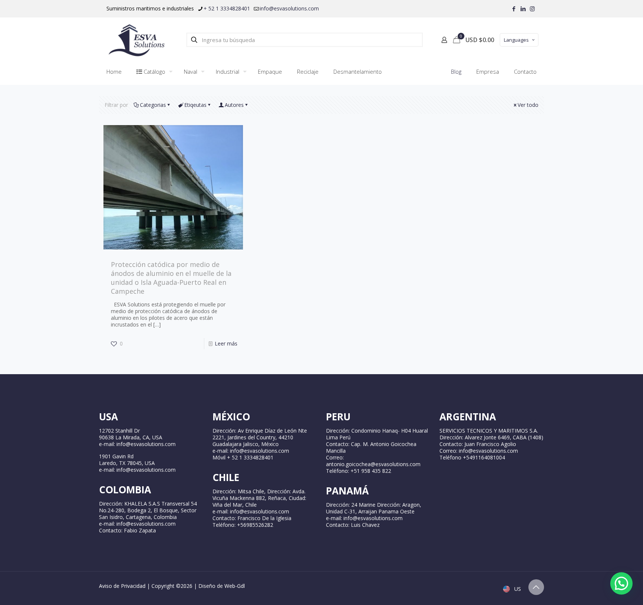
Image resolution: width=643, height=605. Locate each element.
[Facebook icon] (513, 8)
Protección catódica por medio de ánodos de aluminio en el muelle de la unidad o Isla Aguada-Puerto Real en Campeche (171, 278)
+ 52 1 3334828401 (227, 8)
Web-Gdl (234, 585)
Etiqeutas (195, 104)
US (517, 588)
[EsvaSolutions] (136, 39)
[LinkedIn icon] (523, 8)
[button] (621, 583)
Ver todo (528, 104)
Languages (516, 39)
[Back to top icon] (536, 587)
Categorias (153, 104)
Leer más (226, 343)
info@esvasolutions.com (289, 8)
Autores (234, 104)
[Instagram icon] (532, 8)
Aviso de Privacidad (122, 585)
